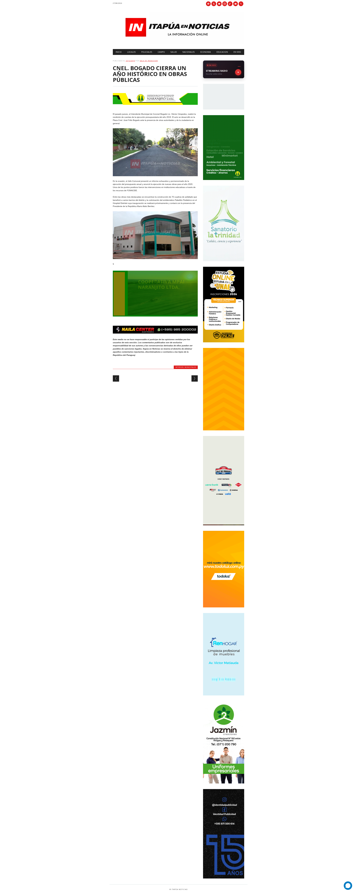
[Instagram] (224, 3)
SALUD (173, 52)
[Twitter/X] (213, 3)
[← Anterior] (116, 378)
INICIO (119, 52)
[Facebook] (208, 3)
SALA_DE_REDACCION (149, 61)
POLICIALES (146, 52)
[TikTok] (230, 3)
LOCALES (131, 52)
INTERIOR (179, 367)
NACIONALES (188, 52)
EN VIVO (237, 52)
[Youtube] (219, 3)
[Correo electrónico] (235, 3)
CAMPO (161, 52)
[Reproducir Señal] (238, 72)
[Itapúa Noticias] (178, 43)
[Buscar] (241, 3)
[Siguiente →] (194, 378)
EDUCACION (222, 52)
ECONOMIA (205, 52)
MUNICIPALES (190, 367)
